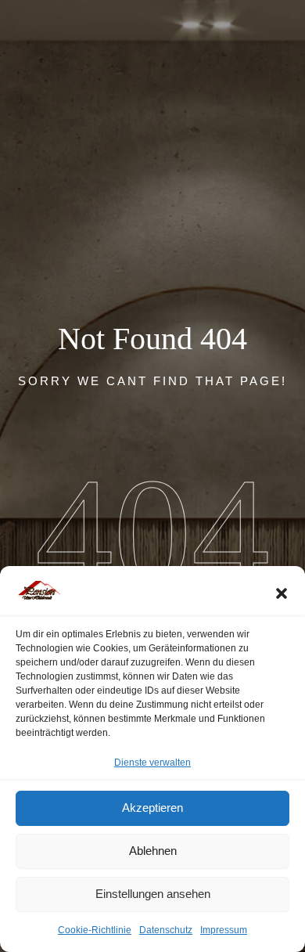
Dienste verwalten (152, 762)
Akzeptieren (152, 807)
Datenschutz (165, 930)
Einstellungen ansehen (152, 893)
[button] (281, 593)
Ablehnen (153, 850)
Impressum (223, 930)
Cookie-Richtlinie (94, 930)
